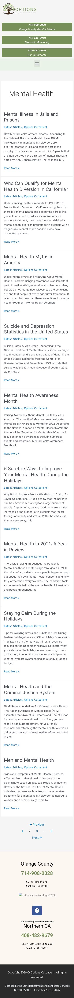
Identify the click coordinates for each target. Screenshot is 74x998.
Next (37, 837)
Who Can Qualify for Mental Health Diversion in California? (36, 186)
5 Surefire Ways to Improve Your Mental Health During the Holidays (36, 474)
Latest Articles (13, 127)
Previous (37, 824)
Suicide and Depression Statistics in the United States (36, 329)
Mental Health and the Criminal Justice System (29, 689)
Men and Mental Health (29, 760)
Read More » (11, 168)
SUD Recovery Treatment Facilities (37, 921)
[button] (37, 63)
